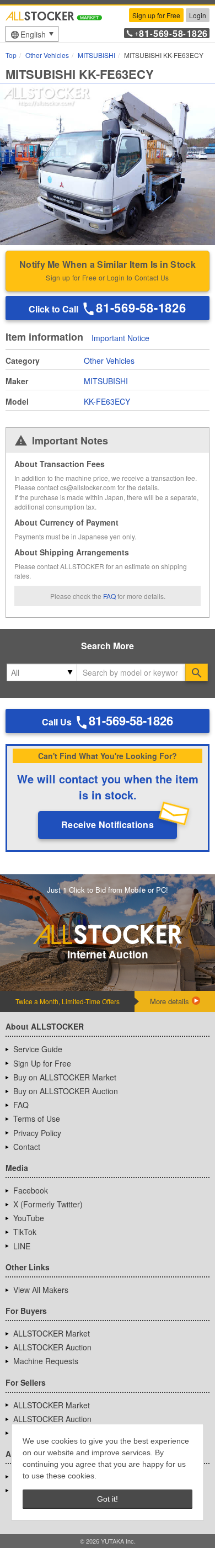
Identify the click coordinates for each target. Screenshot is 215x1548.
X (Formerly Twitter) (48, 1204)
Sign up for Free (156, 15)
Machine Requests (45, 1360)
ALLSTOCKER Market (51, 1333)
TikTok (24, 1231)
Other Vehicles (109, 360)
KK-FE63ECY (107, 401)
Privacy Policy (37, 1132)
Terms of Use (36, 1118)
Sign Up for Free (42, 1063)
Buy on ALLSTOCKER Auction (65, 1090)
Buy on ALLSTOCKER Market (64, 1077)
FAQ (109, 596)
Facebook (30, 1190)
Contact (26, 1146)
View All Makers (40, 1289)
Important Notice (120, 337)
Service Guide (37, 1048)
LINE (21, 1246)
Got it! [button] (107, 1498)
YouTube (28, 1217)
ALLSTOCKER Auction (52, 1347)
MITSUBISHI (106, 380)
